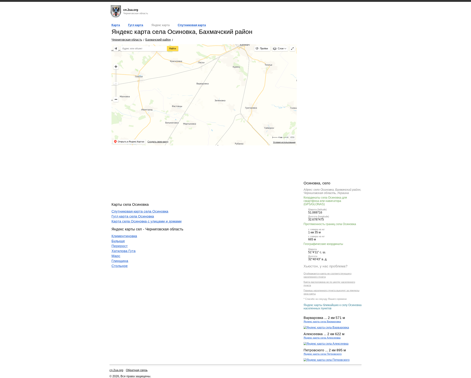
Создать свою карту (158, 141)
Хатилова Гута (123, 251)
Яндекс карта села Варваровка (322, 321)
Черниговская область (126, 39)
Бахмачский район (158, 39)
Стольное (119, 266)
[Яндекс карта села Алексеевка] (326, 343)
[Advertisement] (204, 174)
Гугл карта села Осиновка (132, 216)
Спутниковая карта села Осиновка (139, 211)
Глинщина (119, 261)
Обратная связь (137, 370)
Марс (115, 256)
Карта (115, 25)
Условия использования (284, 142)
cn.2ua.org (116, 370)
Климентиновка (124, 236)
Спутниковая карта (192, 25)
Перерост (119, 246)
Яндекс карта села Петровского (323, 354)
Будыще (118, 241)
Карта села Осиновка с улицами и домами (146, 221)
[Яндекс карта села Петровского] (327, 359)
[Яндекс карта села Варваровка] (326, 327)
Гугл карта (135, 25)
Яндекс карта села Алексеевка (322, 337)
